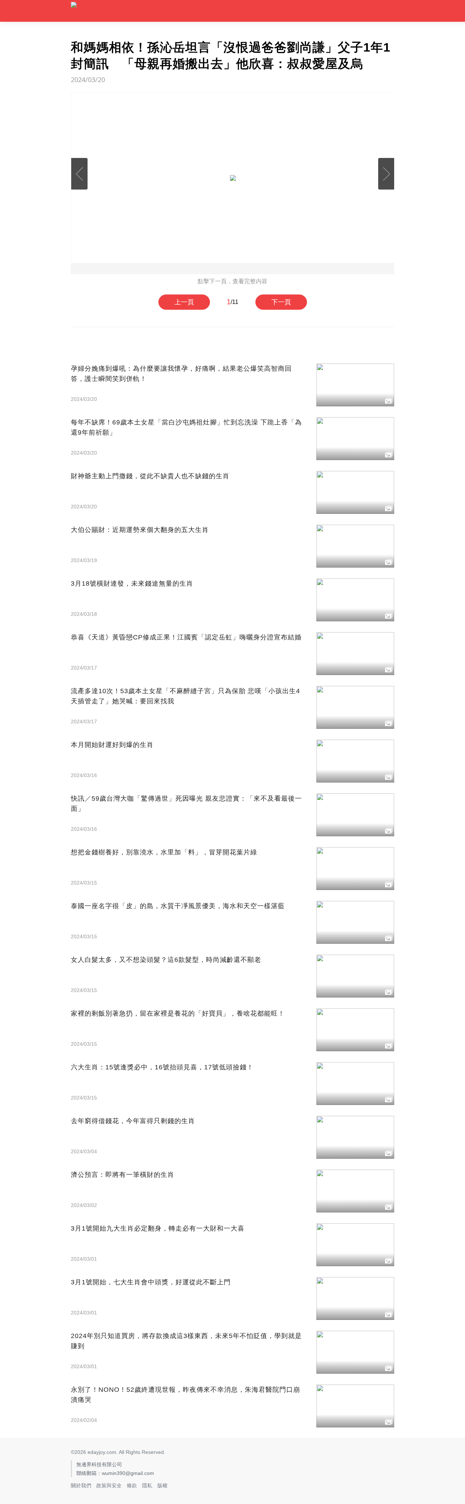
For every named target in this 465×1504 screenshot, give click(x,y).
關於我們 (81, 1485)
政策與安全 (109, 1485)
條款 (132, 1485)
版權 (162, 1485)
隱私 (147, 1485)
